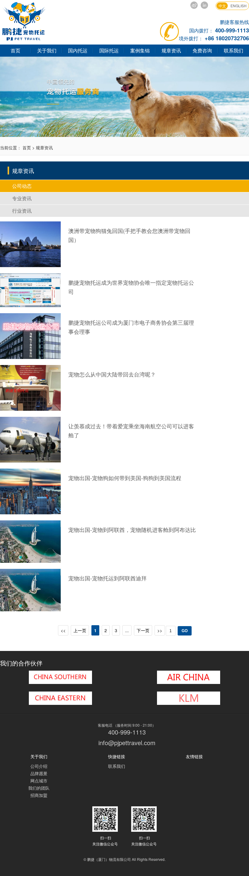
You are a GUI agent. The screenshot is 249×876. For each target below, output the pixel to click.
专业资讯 (22, 198)
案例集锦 (140, 50)
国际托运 (109, 50)
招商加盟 (38, 795)
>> (159, 630)
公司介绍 (38, 766)
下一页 (143, 630)
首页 (15, 50)
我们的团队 (38, 788)
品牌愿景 (38, 773)
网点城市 (38, 781)
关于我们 (46, 50)
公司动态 (22, 185)
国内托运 (77, 50)
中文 (222, 5)
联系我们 (116, 766)
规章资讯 (171, 50)
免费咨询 (202, 50)
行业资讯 (22, 210)
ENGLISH (238, 5)
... (127, 630)
